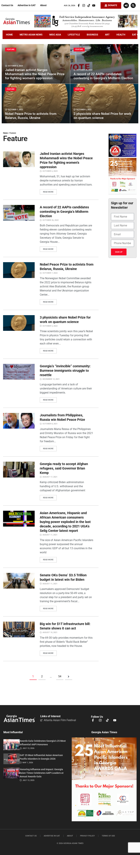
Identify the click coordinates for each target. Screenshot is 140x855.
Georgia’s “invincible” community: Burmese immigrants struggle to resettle (65, 370)
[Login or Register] (126, 5)
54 (59, 676)
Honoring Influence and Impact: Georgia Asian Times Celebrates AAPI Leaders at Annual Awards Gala (42, 773)
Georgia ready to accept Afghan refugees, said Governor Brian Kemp (64, 468)
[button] (133, 5)
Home (5, 133)
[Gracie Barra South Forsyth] (122, 156)
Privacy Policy (87, 836)
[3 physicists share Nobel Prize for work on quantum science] (104, 103)
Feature (11, 49)
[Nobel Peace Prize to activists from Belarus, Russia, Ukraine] (36, 103)
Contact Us (7, 5)
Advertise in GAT (27, 5)
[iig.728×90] (85, 26)
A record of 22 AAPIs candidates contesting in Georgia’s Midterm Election (64, 211)
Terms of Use (108, 836)
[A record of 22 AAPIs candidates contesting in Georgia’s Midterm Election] (104, 64)
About (43, 5)
